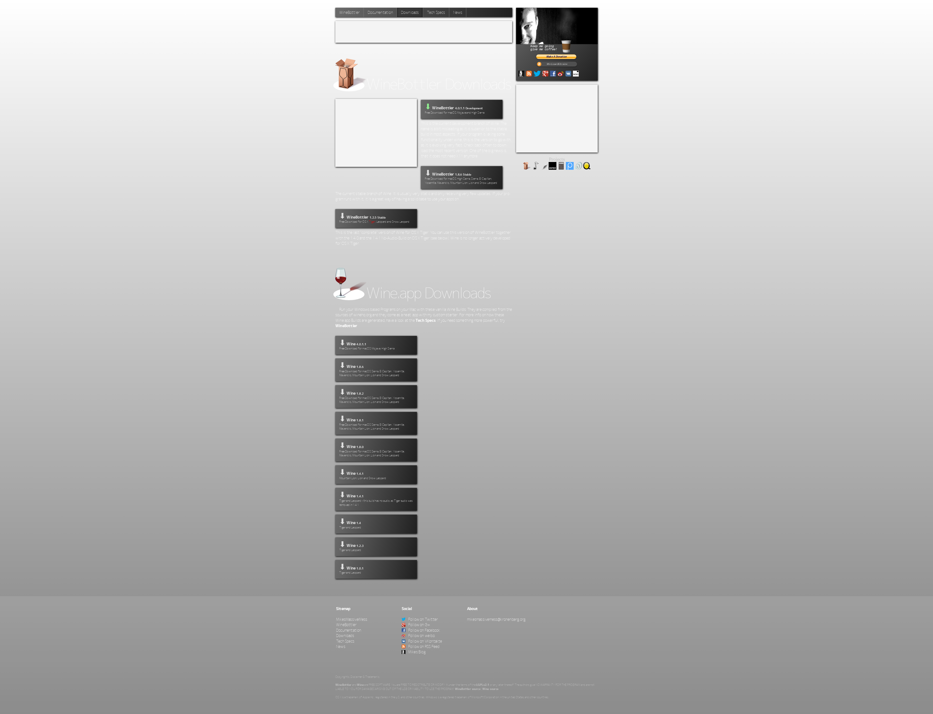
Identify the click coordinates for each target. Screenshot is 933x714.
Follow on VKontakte (424, 641)
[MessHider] (544, 168)
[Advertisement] (423, 32)
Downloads (345, 636)
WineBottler (349, 12)
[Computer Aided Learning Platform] (570, 168)
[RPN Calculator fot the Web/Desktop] (561, 168)
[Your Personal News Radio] (578, 168)
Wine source (490, 689)
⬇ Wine (366, 344)
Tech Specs (436, 12)
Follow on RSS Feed (423, 646)
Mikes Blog (416, 652)
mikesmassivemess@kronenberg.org (496, 619)
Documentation (380, 12)
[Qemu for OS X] (587, 168)
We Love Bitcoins (556, 64)
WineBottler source (467, 689)
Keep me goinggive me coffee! (543, 47)
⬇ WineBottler (461, 176)
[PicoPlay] (535, 168)
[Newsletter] (575, 73)
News (457, 12)
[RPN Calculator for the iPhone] (552, 168)
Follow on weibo (421, 636)
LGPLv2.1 (482, 684)
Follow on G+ (418, 625)
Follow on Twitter (422, 619)
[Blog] (521, 73)
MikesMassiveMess (351, 619)
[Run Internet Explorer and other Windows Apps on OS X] (527, 168)
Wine (360, 684)
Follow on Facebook (423, 630)
